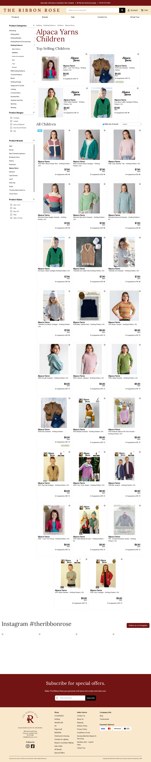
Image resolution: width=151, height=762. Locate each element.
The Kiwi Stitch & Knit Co (17, 190)
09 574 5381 (106, 3)
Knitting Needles (16, 38)
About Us (80, 719)
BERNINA (57, 733)
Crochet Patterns (16, 74)
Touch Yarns (13, 194)
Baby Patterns (16, 49)
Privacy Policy (82, 729)
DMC (10, 146)
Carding (13, 89)
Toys (13, 63)
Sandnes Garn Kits (17, 100)
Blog (101, 716)
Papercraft (58, 729)
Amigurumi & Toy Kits (17, 85)
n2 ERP (140, 758)
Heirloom (12, 172)
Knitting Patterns (17, 45)
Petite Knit (12, 164)
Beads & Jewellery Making (63, 743)
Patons (11, 161)
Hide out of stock (111, 124)
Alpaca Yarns (13, 168)
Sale (72, 17)
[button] (132, 10)
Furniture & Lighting (61, 739)
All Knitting (12, 30)
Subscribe (91, 698)
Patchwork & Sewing (61, 736)
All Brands (58, 749)
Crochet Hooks (15, 93)
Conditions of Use (83, 733)
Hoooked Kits (15, 96)
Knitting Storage (16, 82)
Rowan (11, 150)
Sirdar (11, 186)
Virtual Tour (134, 17)
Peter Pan (12, 183)
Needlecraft (58, 723)
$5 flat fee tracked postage (86, 3)
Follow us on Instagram (138, 625)
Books (13, 78)
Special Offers (59, 753)
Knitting (39, 25)
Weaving (13, 107)
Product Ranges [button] (16, 113)
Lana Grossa (13, 175)
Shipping (80, 723)
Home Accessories (18, 56)
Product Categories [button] (18, 26)
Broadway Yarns (14, 157)
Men (13, 60)
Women (14, 67)
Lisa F (11, 179)
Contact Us (102, 17)
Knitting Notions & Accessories (21, 41)
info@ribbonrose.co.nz (30, 737)
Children (15, 52)
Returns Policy (82, 726)
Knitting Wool (15, 34)
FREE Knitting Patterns (18, 71)
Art (55, 726)
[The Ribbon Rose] (31, 10)
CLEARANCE (59, 716)
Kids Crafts (58, 746)
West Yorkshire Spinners (17, 153)
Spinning (13, 104)
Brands (45, 17)
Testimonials (104, 719)
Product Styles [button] (15, 199)
